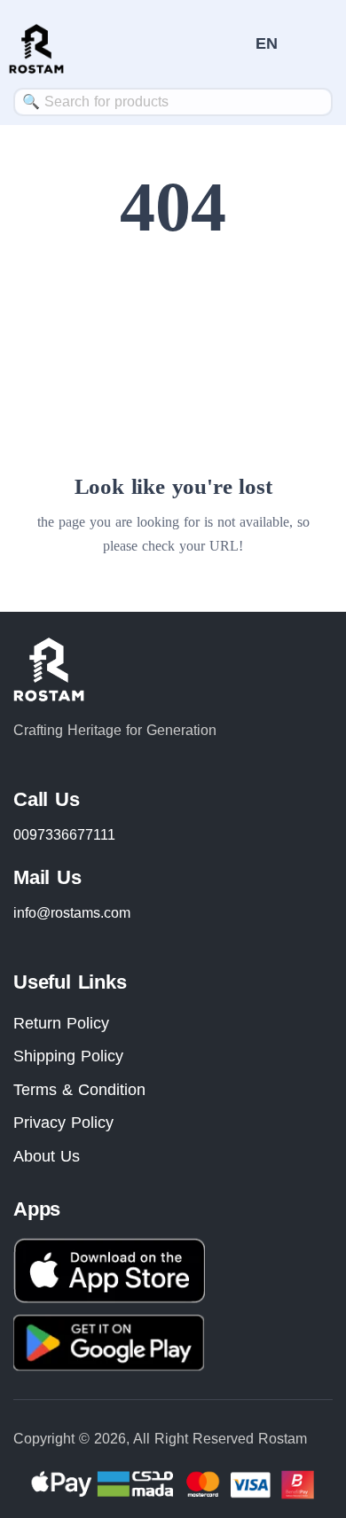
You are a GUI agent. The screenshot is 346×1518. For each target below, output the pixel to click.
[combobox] (173, 102)
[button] (267, 43)
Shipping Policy (68, 1056)
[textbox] (173, 101)
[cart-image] (233, 43)
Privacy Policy (63, 1122)
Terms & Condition (79, 1090)
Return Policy (61, 1023)
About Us (46, 1156)
